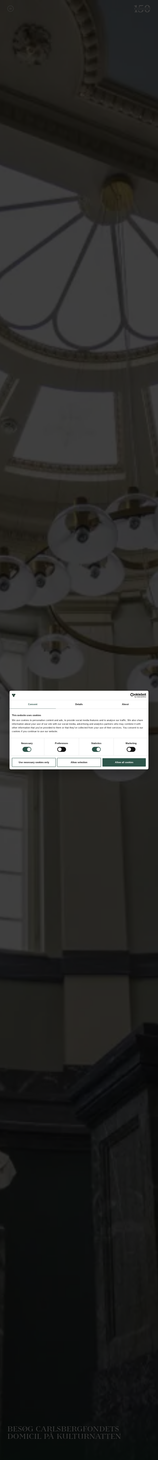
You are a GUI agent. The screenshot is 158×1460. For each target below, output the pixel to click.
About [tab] (125, 704)
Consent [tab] (32, 704)
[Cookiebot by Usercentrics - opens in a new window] (132, 695)
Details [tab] (79, 704)
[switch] (61, 749)
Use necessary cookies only (34, 762)
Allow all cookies (124, 762)
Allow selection (79, 762)
